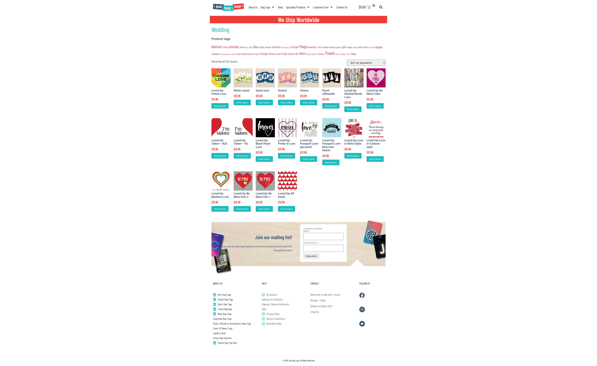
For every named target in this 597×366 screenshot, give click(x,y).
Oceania (257, 54)
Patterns (272, 53)
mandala (215, 53)
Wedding (343, 54)
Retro (302, 53)
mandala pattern (225, 54)
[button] (381, 7)
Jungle (355, 47)
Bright (261, 47)
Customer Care (321, 7)
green (338, 47)
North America (248, 53)
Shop (280, 7)
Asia (242, 47)
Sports (314, 54)
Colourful (276, 47)
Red (297, 53)
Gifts (320, 47)
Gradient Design (329, 47)
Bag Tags (265, 7)
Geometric (312, 47)
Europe (294, 47)
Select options (220, 105)
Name (306, 231)
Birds (251, 47)
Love (371, 47)
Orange (264, 53)
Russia (309, 54)
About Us (253, 7)
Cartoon (268, 47)
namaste (233, 54)
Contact (314, 283)
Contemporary (285, 47)
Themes (321, 53)
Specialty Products (295, 7)
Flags (303, 46)
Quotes (291, 53)
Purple (284, 53)
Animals (234, 46)
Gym (344, 47)
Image (349, 47)
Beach (246, 47)
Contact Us (341, 7)
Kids (361, 47)
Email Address (311, 243)
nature (239, 54)
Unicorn (337, 54)
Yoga (353, 53)
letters (366, 47)
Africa (226, 47)
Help (264, 283)
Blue (256, 47)
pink (278, 53)
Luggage (378, 47)
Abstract (216, 46)
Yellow (348, 54)
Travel (329, 53)
